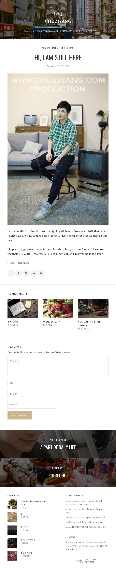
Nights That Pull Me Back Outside (88, 527)
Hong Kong (23, 263)
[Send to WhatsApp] (41, 273)
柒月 (22, 514)
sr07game (70, 517)
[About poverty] (58, 308)
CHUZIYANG (58, 21)
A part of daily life (58, 447)
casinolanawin (72, 501)
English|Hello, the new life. (58, 48)
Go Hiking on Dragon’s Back (91, 517)
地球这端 (12, 321)
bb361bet (69, 522)
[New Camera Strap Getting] (93, 308)
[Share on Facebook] (11, 273)
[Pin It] (26, 273)
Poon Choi (58, 475)
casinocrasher (72, 509)
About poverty (51, 321)
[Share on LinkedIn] (33, 273)
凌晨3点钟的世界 (28, 540)
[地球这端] (22, 308)
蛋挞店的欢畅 (26, 552)
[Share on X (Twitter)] (18, 273)
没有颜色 (24, 527)
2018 (11, 263)
